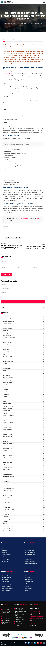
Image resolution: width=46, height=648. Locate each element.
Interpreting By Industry (23, 399)
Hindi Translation (9, 237)
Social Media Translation (23, 488)
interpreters (23, 397)
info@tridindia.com (6, 620)
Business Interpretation (23, 321)
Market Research (23, 453)
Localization (23, 441)
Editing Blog (23, 371)
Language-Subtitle (23, 427)
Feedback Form (28, 586)
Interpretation (23, 394)
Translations (24, 514)
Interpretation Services (30, 554)
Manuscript (23, 451)
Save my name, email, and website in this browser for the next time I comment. (23, 271)
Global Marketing (23, 380)
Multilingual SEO (23, 479)
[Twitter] (29, 643)
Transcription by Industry (23, 500)
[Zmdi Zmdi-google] (44, 643)
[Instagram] (32, 643)
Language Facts (23, 411)
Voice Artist (23, 521)
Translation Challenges (23, 512)
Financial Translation (6, 586)
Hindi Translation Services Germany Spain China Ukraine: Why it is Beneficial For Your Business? (11, 247)
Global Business (23, 375)
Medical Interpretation (23, 460)
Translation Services (29, 547)
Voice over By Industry (23, 526)
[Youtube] (38, 643)
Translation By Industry (23, 510)
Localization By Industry (23, 444)
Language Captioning (23, 406)
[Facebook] (26, 643)
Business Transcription (23, 326)
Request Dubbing (5, 559)
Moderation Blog (23, 470)
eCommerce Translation (7, 575)
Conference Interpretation (23, 338)
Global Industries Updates (23, 378)
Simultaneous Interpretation (23, 486)
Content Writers (23, 349)
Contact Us (4, 552)
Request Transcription (6, 557)
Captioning (23, 331)
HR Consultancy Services (30, 566)
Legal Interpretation (23, 434)
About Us (4, 547)
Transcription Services (30, 552)
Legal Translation (23, 439)
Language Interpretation (23, 415)
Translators (23, 517)
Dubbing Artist (23, 366)
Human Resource (23, 392)
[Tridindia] (7, 2)
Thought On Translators (23, 498)
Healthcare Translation (23, 382)
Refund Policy (27, 590)
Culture (23, 354)
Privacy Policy (28, 592)
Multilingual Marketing (23, 474)
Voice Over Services (29, 559)
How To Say (23, 389)
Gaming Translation (6, 593)
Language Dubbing (23, 408)
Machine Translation (23, 448)
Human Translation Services (31, 565)
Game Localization (23, 373)
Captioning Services (29, 557)
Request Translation (6, 554)
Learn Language (23, 432)
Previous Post (3, 243)
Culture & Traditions (23, 357)
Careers (26, 584)
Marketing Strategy (23, 455)
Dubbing (23, 364)
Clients (3, 548)
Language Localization (23, 418)
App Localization (23, 317)
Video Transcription (23, 519)
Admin (15, 40)
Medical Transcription (23, 462)
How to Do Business (23, 387)
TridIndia (10, 643)
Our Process (27, 577)
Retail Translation (5, 581)
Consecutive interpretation (23, 340)
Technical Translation (23, 495)
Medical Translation (23, 465)
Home (16, 22)
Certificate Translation (23, 335)
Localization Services (29, 550)
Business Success (23, 324)
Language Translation (24, 22)
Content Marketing (23, 345)
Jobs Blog (23, 401)
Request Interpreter (6, 556)
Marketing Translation (23, 458)
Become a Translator (29, 581)
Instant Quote (5, 561)
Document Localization (23, 359)
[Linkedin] (35, 643)
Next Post (43, 244)
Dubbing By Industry (23, 368)
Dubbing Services (28, 548)
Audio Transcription (23, 319)
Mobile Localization (23, 467)
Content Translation (23, 347)
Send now (23, 301)
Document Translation (23, 361)
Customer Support (28, 588)
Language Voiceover (23, 425)
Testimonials (4, 550)
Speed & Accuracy (28, 579)
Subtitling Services (29, 556)
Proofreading (23, 481)
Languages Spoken (23, 430)
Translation (18, 237)
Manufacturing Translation (7, 588)
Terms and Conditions (29, 593)
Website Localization (23, 528)
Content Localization (23, 342)
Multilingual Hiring (23, 472)
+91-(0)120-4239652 (6, 618)
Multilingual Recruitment (23, 477)
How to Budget (23, 385)
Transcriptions (23, 505)
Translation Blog (24, 507)
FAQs (26, 575)
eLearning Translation (6, 577)
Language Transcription (23, 420)
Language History (23, 413)
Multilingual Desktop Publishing (31, 563)
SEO (23, 484)
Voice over (23, 524)
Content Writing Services (30, 561)
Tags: (2, 237)
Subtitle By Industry (23, 491)
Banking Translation (6, 590)
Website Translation (23, 531)
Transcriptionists (23, 502)
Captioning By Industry (23, 333)
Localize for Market (23, 446)
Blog (26, 583)
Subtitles (23, 493)
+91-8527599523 (23, 218)
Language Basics (23, 404)
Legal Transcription (23, 437)
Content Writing (23, 352)
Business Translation (23, 328)
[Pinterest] (41, 643)
